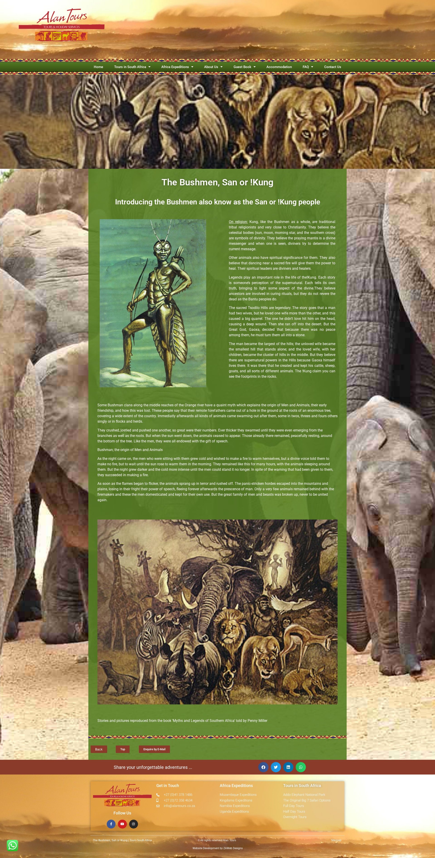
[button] (263, 767)
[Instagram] (133, 824)
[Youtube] (122, 824)
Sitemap (336, 840)
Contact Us (332, 67)
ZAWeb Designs (233, 848)
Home (98, 67)
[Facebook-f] (111, 824)
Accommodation (279, 67)
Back (99, 749)
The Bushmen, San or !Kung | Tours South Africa (122, 840)
